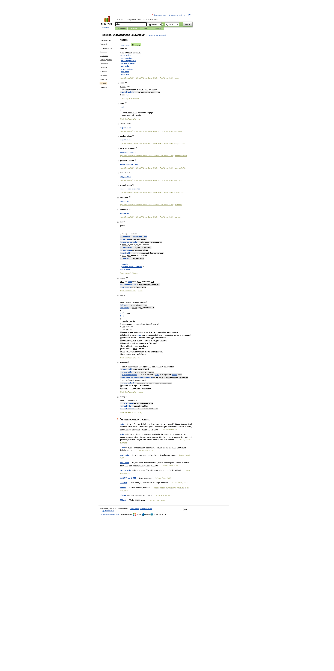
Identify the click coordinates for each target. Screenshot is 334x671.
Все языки (103, 52)
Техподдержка (134, 508)
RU (189, 15)
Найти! (187, 24)
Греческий (103, 71)
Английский (104, 63)
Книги (146, 28)
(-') (123, 316)
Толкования (121, 28)
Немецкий (103, 79)
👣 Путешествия (108, 511)
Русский (103, 83)
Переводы (134, 28)
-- (146, 78)
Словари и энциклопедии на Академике (136, 19)
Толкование (125, 45)
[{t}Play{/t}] (126, 48)
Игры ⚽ (158, 28)
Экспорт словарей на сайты (109, 514)
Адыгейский (104, 56)
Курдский (103, 75)
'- (128, 478)
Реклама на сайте (146, 508)
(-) (122, 107)
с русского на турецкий (156, 35)
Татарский (103, 87)
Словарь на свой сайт (177, 15)
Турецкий (103, 44)
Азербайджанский (106, 60)
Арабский (103, 67)
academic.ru (106, 27)
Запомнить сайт (160, 15)
